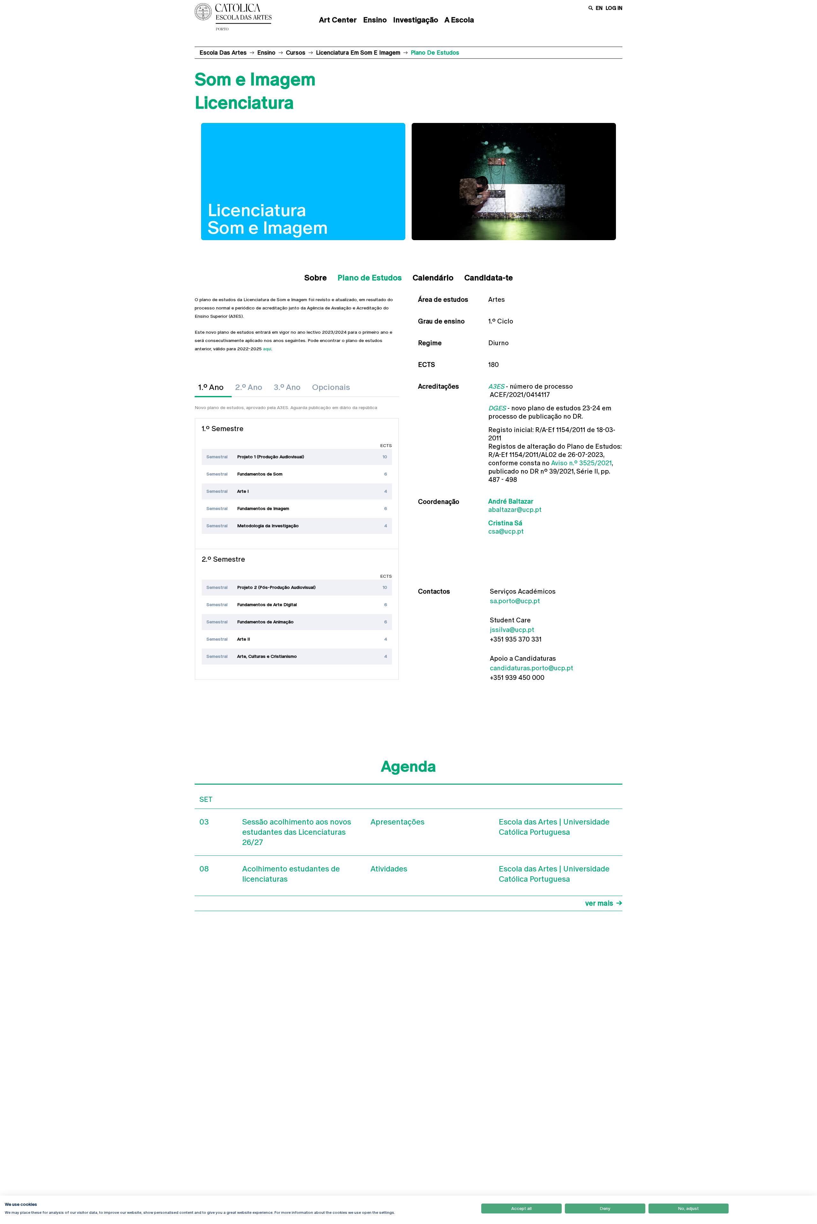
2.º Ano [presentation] (248, 387)
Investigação (415, 20)
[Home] (241, 17)
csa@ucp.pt (506, 531)
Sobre (315, 277)
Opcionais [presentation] (331, 387)
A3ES (496, 386)
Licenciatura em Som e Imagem (358, 52)
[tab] (213, 387)
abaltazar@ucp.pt (515, 509)
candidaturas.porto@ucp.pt (531, 668)
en (599, 8)
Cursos (295, 52)
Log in (614, 8)
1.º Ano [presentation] (211, 387)
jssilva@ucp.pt (512, 630)
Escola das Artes (223, 52)
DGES (497, 408)
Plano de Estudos (370, 277)
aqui (267, 348)
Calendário (433, 277)
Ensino (375, 20)
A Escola (459, 20)
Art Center (338, 20)
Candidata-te (488, 277)
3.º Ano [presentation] (287, 387)
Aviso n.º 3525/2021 (581, 463)
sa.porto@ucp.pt (515, 601)
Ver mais (599, 903)
